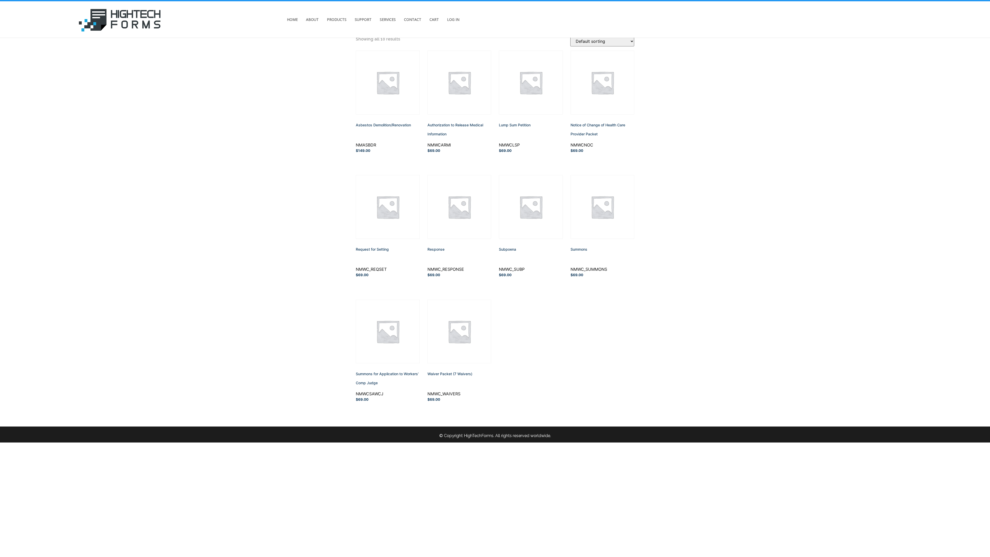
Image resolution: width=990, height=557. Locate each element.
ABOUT (312, 19)
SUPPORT (363, 19)
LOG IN (453, 19)
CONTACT (412, 19)
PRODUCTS (336, 19)
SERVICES (388, 19)
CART (434, 19)
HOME (292, 19)
